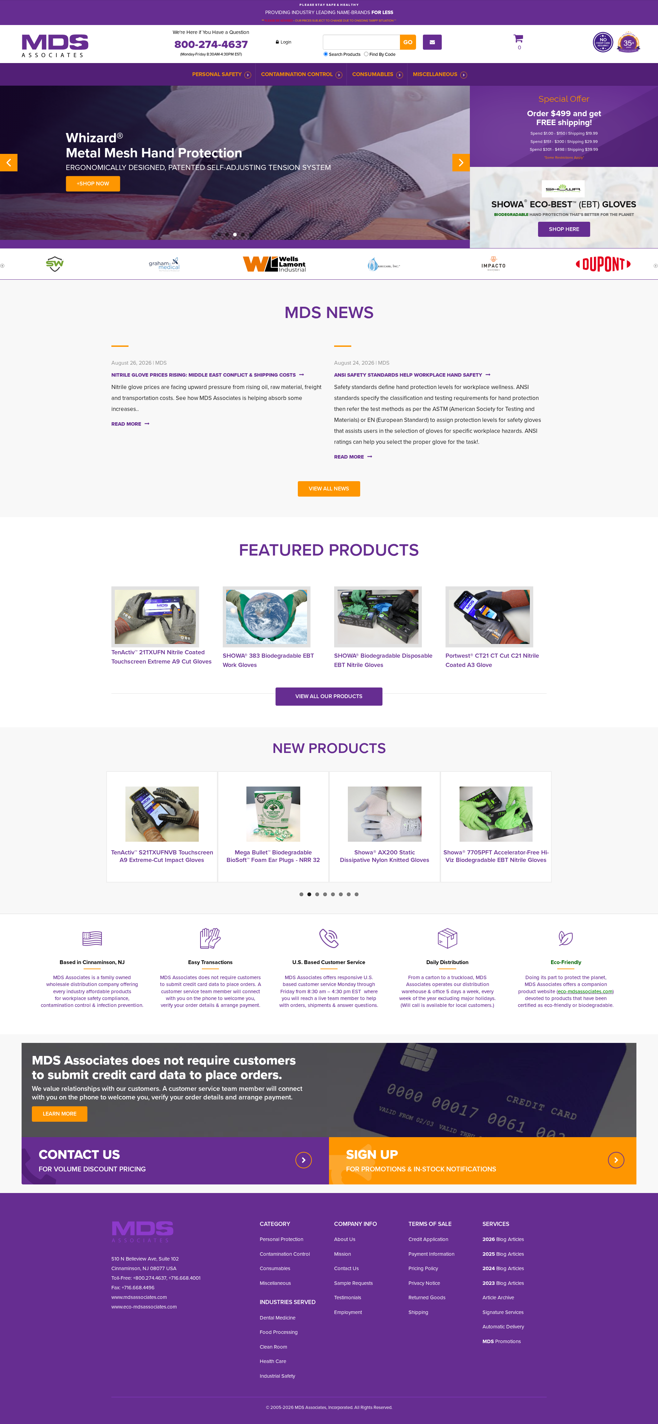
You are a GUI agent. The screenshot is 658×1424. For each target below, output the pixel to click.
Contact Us (346, 1268)
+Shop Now (93, 183)
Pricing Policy (423, 1268)
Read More (126, 424)
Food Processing (279, 1332)
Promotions (502, 1341)
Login (285, 42)
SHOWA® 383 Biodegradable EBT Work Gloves (268, 660)
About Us (344, 1239)
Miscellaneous (435, 74)
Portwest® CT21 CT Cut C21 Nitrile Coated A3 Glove (492, 660)
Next (461, 162)
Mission (342, 1253)
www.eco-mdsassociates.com (144, 1306)
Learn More (59, 1114)
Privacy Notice (424, 1283)
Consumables (372, 74)
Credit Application (428, 1239)
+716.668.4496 (138, 1287)
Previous (8, 162)
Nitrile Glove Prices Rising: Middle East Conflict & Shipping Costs (203, 375)
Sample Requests (353, 1283)
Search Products (345, 54)
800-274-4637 (211, 44)
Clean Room (273, 1346)
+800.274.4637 (149, 1277)
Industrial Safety (277, 1375)
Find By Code (382, 54)
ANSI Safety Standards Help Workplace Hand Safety (408, 375)
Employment (348, 1312)
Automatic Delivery (503, 1326)
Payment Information (431, 1253)
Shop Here (564, 229)
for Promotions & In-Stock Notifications (421, 1169)
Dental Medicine (277, 1317)
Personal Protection (281, 1239)
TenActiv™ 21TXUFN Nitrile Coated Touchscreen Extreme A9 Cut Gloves (161, 657)
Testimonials (347, 1297)
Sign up (372, 1154)
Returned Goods (427, 1297)
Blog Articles (503, 1239)
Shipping (418, 1312)
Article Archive (498, 1297)
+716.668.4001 (184, 1277)
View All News (329, 488)
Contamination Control (297, 74)
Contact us (79, 1154)
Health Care (273, 1361)
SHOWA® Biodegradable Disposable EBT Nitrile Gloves (383, 660)
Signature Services (503, 1312)
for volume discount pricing (92, 1169)
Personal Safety (217, 74)
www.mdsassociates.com (139, 1297)
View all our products (329, 696)
